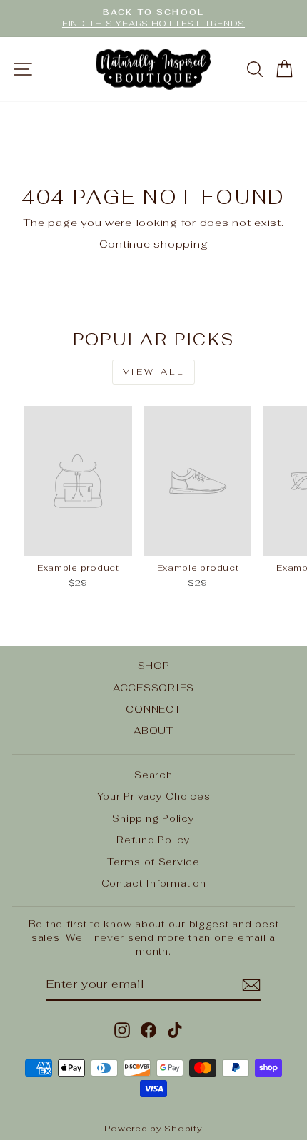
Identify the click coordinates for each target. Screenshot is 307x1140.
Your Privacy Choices (154, 796)
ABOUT (153, 730)
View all (154, 371)
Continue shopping (153, 243)
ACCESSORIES (153, 687)
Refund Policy (153, 839)
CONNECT (153, 709)
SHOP (154, 665)
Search (153, 774)
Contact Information (153, 883)
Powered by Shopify (153, 1128)
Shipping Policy (153, 818)
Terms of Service (153, 861)
